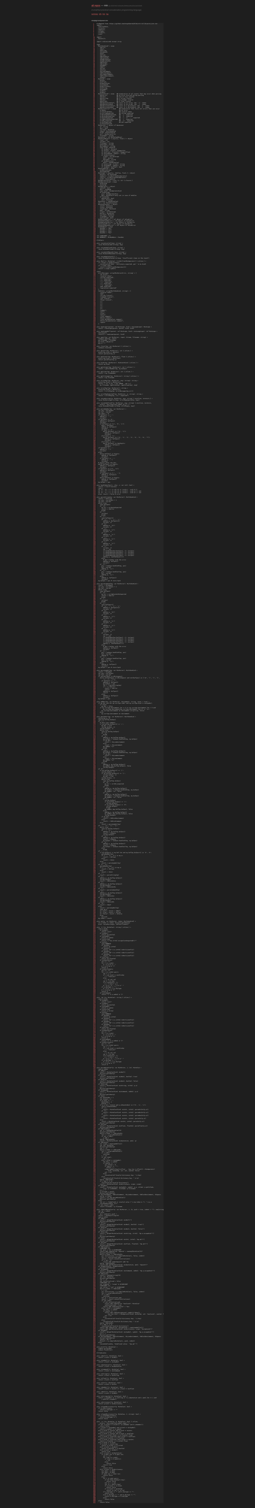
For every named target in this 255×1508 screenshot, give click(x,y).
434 (94, 670)
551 (94, 845)
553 (94, 848)
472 (94, 727)
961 (94, 1457)
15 (94, 44)
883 (94, 1341)
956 (94, 1450)
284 (94, 446)
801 (94, 1218)
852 (94, 1294)
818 (94, 1244)
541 (94, 830)
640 (94, 978)
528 (94, 811)
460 (94, 709)
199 (94, 319)
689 (94, 1051)
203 (94, 325)
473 (94, 728)
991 (94, 1502)
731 (94, 1114)
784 (94, 1193)
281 (94, 442)
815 (94, 1239)
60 (94, 112)
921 (94, 1397)
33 (94, 71)
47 (94, 92)
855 (94, 1299)
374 (94, 580)
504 (94, 775)
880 (94, 1336)
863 (94, 1311)
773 (94, 1176)
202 (94, 324)
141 (94, 232)
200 (94, 321)
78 (94, 138)
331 (94, 516)
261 (94, 412)
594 (94, 909)
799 (94, 1215)
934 (94, 1417)
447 (94, 690)
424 (94, 655)
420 (94, 649)
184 (94, 297)
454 (94, 700)
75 (94, 134)
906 (94, 1375)
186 (94, 300)
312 (94, 488)
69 (94, 125)
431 (94, 666)
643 (94, 982)
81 (94, 143)
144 (94, 237)
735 (94, 1120)
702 (94, 1070)
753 (94, 1147)
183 (94, 295)
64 (94, 117)
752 (94, 1145)
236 (94, 374)
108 (94, 183)
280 (94, 440)
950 (94, 1441)
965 (94, 1463)
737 (94, 1123)
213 (94, 340)
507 (94, 779)
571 (94, 875)
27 (94, 62)
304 (94, 476)
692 (94, 1055)
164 (94, 267)
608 (94, 930)
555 (94, 851)
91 (94, 158)
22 (94, 55)
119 (94, 200)
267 (94, 421)
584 (94, 894)
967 (94, 1466)
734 (94, 1118)
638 (94, 975)
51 (94, 98)
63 (94, 116)
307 (94, 480)
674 (94, 1029)
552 (94, 846)
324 (94, 506)
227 (94, 361)
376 (94, 583)
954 (94, 1447)
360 (94, 560)
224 (94, 356)
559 (94, 857)
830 (94, 1262)
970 (94, 1471)
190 (94, 306)
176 (94, 285)
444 (94, 685)
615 (94, 940)
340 (94, 530)
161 (94, 262)
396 (94, 613)
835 (94, 1269)
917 (94, 1391)
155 (94, 253)
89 (94, 155)
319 (94, 498)
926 (94, 1405)
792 (94, 1205)
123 (94, 206)
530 (94, 813)
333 (94, 519)
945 (94, 1433)
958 (94, 1453)
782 (94, 1190)
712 (94, 1085)
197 (94, 316)
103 (94, 176)
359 (94, 558)
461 (94, 710)
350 (94, 545)
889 (94, 1350)
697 (94, 1063)
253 (94, 400)
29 (94, 65)
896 (94, 1360)
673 (94, 1027)
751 (94, 1144)
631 (94, 964)
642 (94, 981)
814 (94, 1238)
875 (94, 1329)
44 (94, 88)
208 (94, 333)
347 (94, 540)
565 (94, 866)
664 (94, 1014)
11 (94, 38)
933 (94, 1415)
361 (94, 561)
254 (94, 401)
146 (94, 240)
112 (94, 189)
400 (94, 619)
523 (94, 803)
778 (94, 1184)
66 (94, 120)
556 (94, 852)
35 (94, 74)
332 (94, 518)
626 (94, 957)
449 (94, 693)
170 (94, 276)
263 (94, 415)
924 (94, 1402)
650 (94, 993)
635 (94, 970)
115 (94, 194)
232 (94, 368)
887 (94, 1347)
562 (94, 861)
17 (94, 47)
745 (94, 1135)
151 (94, 247)
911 (94, 1383)
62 (94, 115)
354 (94, 551)
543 (94, 833)
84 (94, 147)
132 (94, 219)
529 (94, 812)
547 (94, 839)
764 (94, 1163)
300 (94, 470)
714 (94, 1088)
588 (94, 900)
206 (94, 330)
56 (94, 106)
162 (94, 264)
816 (94, 1241)
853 (94, 1296)
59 (94, 110)
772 (94, 1175)
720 (94, 1097)
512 (94, 787)
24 (94, 58)
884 (94, 1342)
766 (94, 1166)
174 (94, 282)
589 (94, 902)
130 (94, 216)
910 (94, 1381)
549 (94, 842)
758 (94, 1154)
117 (94, 197)
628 (94, 960)
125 (94, 209)
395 (94, 612)
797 (94, 1212)
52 (94, 100)
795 (94, 1209)
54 (94, 103)
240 (94, 380)
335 (94, 522)
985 (94, 1493)
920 (94, 1396)
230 (94, 365)
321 (94, 501)
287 (94, 451)
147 (94, 241)
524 (94, 805)
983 (94, 1490)
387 (94, 600)
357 (94, 555)
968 (94, 1468)
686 (94, 1046)
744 (94, 1133)
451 (94, 695)
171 (94, 277)
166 (94, 270)
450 (94, 694)
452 (94, 697)
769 (94, 1170)
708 (94, 1079)
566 (94, 867)
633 (94, 967)
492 (94, 757)
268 (94, 422)
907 (94, 1377)
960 (94, 1456)
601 (94, 920)
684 (94, 1043)
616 (94, 942)
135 (94, 224)
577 (94, 884)
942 (94, 1429)
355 (94, 552)
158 (94, 258)
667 (94, 1018)
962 (94, 1459)
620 (94, 948)
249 (94, 394)
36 (94, 76)
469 (94, 722)
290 (94, 455)
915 (94, 1389)
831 (94, 1263)
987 (94, 1496)
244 (94, 386)
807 (94, 1227)
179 (94, 289)
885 (94, 1344)
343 (94, 534)
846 (94, 1285)
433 (94, 669)
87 (94, 152)
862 (94, 1309)
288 (94, 452)
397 (94, 615)
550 (94, 843)
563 (94, 863)
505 (94, 776)
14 (94, 43)
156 (94, 255)
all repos (95, 5)
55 (94, 104)
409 (94, 633)
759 (94, 1156)
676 (94, 1032)
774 (94, 1178)
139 (94, 230)
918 (94, 1393)
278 (94, 437)
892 (94, 1354)
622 (94, 951)
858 (94, 1303)
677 (94, 1033)
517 (94, 794)
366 (94, 569)
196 (94, 315)
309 (94, 483)
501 (94, 770)
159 (94, 259)
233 (94, 370)
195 (94, 313)
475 (94, 731)
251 (94, 397)
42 (94, 85)
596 (94, 912)
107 (94, 182)
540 (94, 828)
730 (94, 1112)
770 (94, 1172)
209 (94, 334)
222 (94, 353)
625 (94, 955)
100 (94, 171)
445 (94, 687)
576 (94, 882)
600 (94, 918)
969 (94, 1469)
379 (94, 588)
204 (94, 327)
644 (94, 984)
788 (94, 1199)
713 (94, 1087)
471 (94, 725)
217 (94, 346)
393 (94, 609)
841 (94, 1278)
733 (94, 1117)
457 (94, 704)
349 (94, 543)
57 (94, 107)
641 (94, 979)
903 (94, 1371)
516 (94, 793)
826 (94, 1256)
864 (94, 1312)
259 (94, 409)
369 (94, 573)
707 (94, 1078)
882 (94, 1339)
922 (94, 1399)
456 (94, 703)
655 (94, 1000)
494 (94, 760)
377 (94, 585)
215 (94, 343)
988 (94, 1498)
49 (94, 95)
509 (94, 782)
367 (94, 570)
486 (94, 748)
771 (94, 1173)
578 (94, 885)
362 (94, 563)
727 (94, 1108)
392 (94, 607)
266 (94, 419)
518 (94, 796)
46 (94, 91)
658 (94, 1005)
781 (94, 1188)
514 (94, 790)
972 (94, 1474)
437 (94, 675)
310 (94, 485)
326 (94, 509)
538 (94, 825)
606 (94, 927)
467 (94, 719)
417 (94, 645)
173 (94, 280)
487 (94, 749)
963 (94, 1460)
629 (94, 961)
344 (94, 536)
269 (94, 424)
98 (94, 168)
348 (94, 542)
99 (94, 170)
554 (94, 849)
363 (94, 564)
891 (94, 1353)
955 (94, 1448)
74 (94, 132)
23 (94, 56)
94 (94, 162)
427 (94, 660)
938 (94, 1423)
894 (94, 1357)
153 (94, 250)
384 (94, 595)
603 (94, 923)
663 (94, 1012)
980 (94, 1486)
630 (94, 963)
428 (94, 661)
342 (94, 533)
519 (94, 797)
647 (94, 988)
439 (94, 678)
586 (94, 897)
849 (94, 1290)
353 (94, 549)
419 (94, 648)
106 (94, 180)
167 (94, 271)
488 (94, 751)
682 (94, 1041)
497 (94, 764)
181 (94, 292)
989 (94, 1499)
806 (94, 1226)
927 (94, 1406)
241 (94, 382)
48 (94, 94)
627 (94, 958)
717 (94, 1093)
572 (94, 876)
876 (94, 1330)
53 (94, 101)
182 (94, 294)
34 (94, 73)
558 (94, 855)
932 (94, 1414)
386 (94, 598)
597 (94, 914)
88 (94, 153)
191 (94, 307)
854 (94, 1297)
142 (94, 234)
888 (94, 1348)
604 (94, 924)
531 (94, 815)
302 (94, 473)
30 (94, 67)
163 (94, 265)
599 (94, 917)
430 (94, 664)
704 (94, 1073)
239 (94, 379)
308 (94, 482)
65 (94, 119)
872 (94, 1324)
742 (94, 1130)
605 (94, 926)
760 (94, 1157)
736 (94, 1121)
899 (94, 1365)
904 (94, 1372)
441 (94, 681)
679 (94, 1036)
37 (94, 77)
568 (94, 870)
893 (94, 1356)
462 (94, 712)
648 (94, 990)
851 (94, 1293)
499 (94, 767)
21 (94, 53)
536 (94, 822)
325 (94, 507)
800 (94, 1217)
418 (94, 646)
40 (94, 82)
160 (94, 261)
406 (94, 628)
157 (94, 256)
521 (94, 800)
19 (94, 50)
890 (94, 1351)
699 (94, 1066)
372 (94, 578)
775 (94, 1179)
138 (94, 228)
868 (94, 1318)
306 (94, 479)
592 (94, 906)
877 (94, 1332)
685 (94, 1045)
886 (94, 1345)
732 (94, 1115)
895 (94, 1359)
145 (94, 238)
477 (94, 734)
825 (94, 1254)
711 (94, 1084)
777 (94, 1182)
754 (94, 1148)
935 (94, 1418)
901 (94, 1368)
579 (94, 887)
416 (94, 643)
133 (94, 221)
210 (94, 336)
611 (94, 934)
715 (94, 1090)
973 (94, 1475)
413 (94, 639)
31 (94, 68)
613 (94, 937)
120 (94, 201)
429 (94, 663)
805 (94, 1224)
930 (94, 1411)
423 (94, 654)
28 (94, 64)
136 (94, 225)
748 (94, 1139)
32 (94, 70)
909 (94, 1380)
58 (94, 109)
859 (94, 1305)
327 (94, 510)
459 (94, 707)
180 (94, 291)
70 (94, 126)
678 (94, 1035)
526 (94, 808)
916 (94, 1390)
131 (94, 218)
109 (94, 185)
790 (94, 1202)
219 (94, 349)
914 (94, 1387)
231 (94, 367)
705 (94, 1075)
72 (94, 129)
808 (94, 1229)
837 (94, 1272)
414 (94, 640)
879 (94, 1335)
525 (94, 806)
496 (94, 763)
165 (94, 268)
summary (94, 14)
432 (94, 667)
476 (94, 733)
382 (94, 592)
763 (94, 1161)
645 (94, 985)
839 (94, 1275)
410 (94, 634)
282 (94, 443)
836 (94, 1271)
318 (94, 497)
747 (94, 1138)
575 (94, 881)
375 (94, 582)
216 (94, 345)
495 (94, 761)
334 (94, 521)
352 (94, 548)
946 (94, 1435)
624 (94, 954)
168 (94, 273)
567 (94, 869)
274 (94, 431)
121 (94, 203)
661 (94, 1009)
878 (94, 1333)
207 (94, 331)
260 (94, 410)
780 (94, 1187)
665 (94, 1015)
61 (94, 113)
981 (94, 1487)
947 (94, 1436)
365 (94, 567)
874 (94, 1327)
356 (94, 554)
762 (94, 1160)
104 (94, 177)
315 (94, 492)
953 (94, 1445)
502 (94, 772)
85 (94, 149)
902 (94, 1369)
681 (94, 1039)
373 (94, 579)
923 (94, 1400)
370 (94, 575)
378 (94, 586)
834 (94, 1268)
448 (94, 691)
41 (94, 83)
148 (94, 243)
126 (94, 210)
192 (94, 309)
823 (94, 1251)
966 (94, 1465)
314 (94, 491)
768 (94, 1169)
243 (94, 385)
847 (94, 1287)
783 (94, 1191)
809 (94, 1230)
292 (94, 458)
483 (94, 743)
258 (94, 407)
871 (94, 1323)
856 (94, 1300)
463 (94, 713)
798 (94, 1214)
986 (94, 1495)
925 (94, 1403)
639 (94, 976)
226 (94, 359)
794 (94, 1208)
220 (94, 350)
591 (94, 905)
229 (94, 364)
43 (94, 86)
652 (94, 996)
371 (94, 576)
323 (94, 504)
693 (94, 1057)
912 (94, 1384)
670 (94, 1023)
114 (94, 192)
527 (94, 809)
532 (94, 816)
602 (94, 921)
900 (94, 1366)
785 (94, 1194)
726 (94, 1106)
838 (94, 1274)
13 (94, 41)
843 (94, 1281)
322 (94, 503)
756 (94, 1151)
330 (94, 515)
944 (94, 1432)
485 (94, 746)
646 (94, 987)
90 (94, 156)
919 (94, 1394)
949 (94, 1439)
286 (94, 449)
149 (94, 244)
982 (94, 1489)
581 (94, 890)
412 (94, 637)
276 (94, 434)
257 (94, 406)
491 (94, 755)
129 (94, 215)
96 (94, 165)
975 (94, 1478)
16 (94, 46)
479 (94, 737)
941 (94, 1427)
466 (94, 718)
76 (94, 135)
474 (94, 730)
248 (94, 392)
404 (94, 625)
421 (94, 651)
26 (94, 61)
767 (94, 1167)
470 (94, 724)
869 (94, 1320)
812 (94, 1235)
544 (94, 834)
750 (94, 1142)
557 (94, 854)
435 (94, 672)
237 (94, 376)
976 (94, 1480)
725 (94, 1105)
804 (94, 1223)
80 (94, 141)
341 (94, 531)
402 (94, 622)
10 (94, 37)
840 (94, 1276)
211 (94, 337)
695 (94, 1060)
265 (94, 418)
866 (94, 1315)
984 (94, 1492)
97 (94, 167)
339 (94, 528)
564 (94, 864)
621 (94, 949)
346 (94, 539)
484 (94, 745)
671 (94, 1024)
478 (94, 736)
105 (94, 179)
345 (94, 537)
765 (94, 1164)
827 (94, 1257)
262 (94, 413)
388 (94, 601)
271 (94, 427)
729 (94, 1111)
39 (94, 80)
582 (94, 891)
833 (94, 1266)
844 (94, 1282)
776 (94, 1181)
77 (94, 137)
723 (94, 1102)
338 (94, 527)
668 (94, 1020)
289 (94, 454)
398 (94, 616)
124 (94, 207)
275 (94, 433)
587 (94, 899)
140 (94, 231)
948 (94, 1438)
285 (94, 448)
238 (94, 377)
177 (94, 286)
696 (94, 1061)
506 (94, 778)
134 (94, 222)
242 (94, 383)
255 (94, 403)
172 (94, 279)
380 (94, 589)
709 (94, 1081)
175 (94, 283)
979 (94, 1484)
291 (94, 457)
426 (94, 658)
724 (94, 1103)
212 (94, 339)
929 (94, 1409)
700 (94, 1067)
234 (94, 371)
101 (94, 173)
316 (94, 494)
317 (94, 495)
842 (94, 1279)
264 (94, 416)
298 (94, 467)
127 (94, 212)
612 (94, 936)
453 (94, 698)
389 (94, 603)
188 (94, 303)
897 (94, 1362)
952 (94, 1444)
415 (94, 642)
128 (94, 213)
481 (94, 740)
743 (94, 1132)
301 (94, 471)
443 (94, 684)
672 (94, 1026)
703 (94, 1072)
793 (94, 1206)
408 (94, 631)
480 (94, 739)
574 (94, 879)
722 (94, 1100)
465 (94, 716)
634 (94, 969)
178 (94, 288)
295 (94, 463)
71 (94, 128)
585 (94, 896)
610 (94, 933)
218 (94, 347)
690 (94, 1052)
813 (94, 1236)
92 (94, 159)
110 (94, 186)
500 (94, 769)
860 (94, 1306)
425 (94, 657)
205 (94, 328)
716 (94, 1091)
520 (94, 799)
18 (94, 49)
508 (94, 781)
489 (94, 752)
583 (94, 893)
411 (94, 636)
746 (94, 1136)
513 (94, 788)
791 (94, 1203)
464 (94, 715)
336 (94, 524)
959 (94, 1454)
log (107, 14)
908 (94, 1378)
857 (94, 1302)
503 (94, 773)
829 (94, 1260)
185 (94, 298)
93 (94, 161)
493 (94, 758)
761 (94, 1159)
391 (94, 606)
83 (94, 146)
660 (94, 1008)
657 (94, 1003)
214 (94, 342)
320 (94, 500)
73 (94, 131)
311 (94, 486)
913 (94, 1386)
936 (94, 1420)
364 (94, 566)
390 (94, 604)
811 (94, 1233)
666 (94, 1017)
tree (103, 14)
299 (94, 468)
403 (94, 624)
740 (94, 1127)
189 (94, 304)
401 (94, 621)
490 (94, 754)
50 (94, 97)
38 (94, 79)
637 (94, 973)
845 (94, 1284)
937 (94, 1421)
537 (94, 824)
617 (94, 943)
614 (94, 939)
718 (94, 1094)
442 (94, 682)
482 (94, 742)
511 (94, 785)
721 (94, 1099)
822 (94, 1250)
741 (94, 1129)
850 (94, 1291)
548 (94, 840)
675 (94, 1030)
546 (94, 837)
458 (94, 706)
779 (94, 1185)
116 (94, 195)
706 (94, 1076)
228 (94, 362)
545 (94, 836)
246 (94, 389)
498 (94, 766)
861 (94, 1308)
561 (94, 860)
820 (94, 1247)
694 (94, 1058)
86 (94, 150)
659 (94, 1006)
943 (94, 1430)
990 (94, 1501)
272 (94, 428)
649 (94, 991)
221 (94, 352)
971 (94, 1472)
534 (94, 819)
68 (94, 123)
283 (94, 445)
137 (94, 227)
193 (94, 310)
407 (94, 630)
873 (94, 1326)
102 (94, 174)
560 (94, 858)
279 (94, 439)
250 (94, 395)
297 (94, 465)
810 (94, 1232)
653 (94, 997)
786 (94, 1196)
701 (94, 1069)
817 (94, 1242)
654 (94, 999)
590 (94, 903)
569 (94, 872)
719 (94, 1096)
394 (94, 610)
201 (94, 322)
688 (94, 1049)
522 (94, 802)
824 (94, 1253)
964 (94, 1462)
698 (94, 1064)
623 (94, 952)
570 (94, 873)
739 (94, 1126)
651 (94, 994)
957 (94, 1451)
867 (94, 1317)
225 (94, 358)
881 (94, 1338)
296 (94, 464)
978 (94, 1483)
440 (94, 679)
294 (94, 461)
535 (94, 821)
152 (94, 249)
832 (94, 1265)
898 (94, 1363)
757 (94, 1153)
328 (94, 512)
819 (94, 1245)
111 (94, 188)
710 (94, 1082)
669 (94, 1021)
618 (94, 945)
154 (94, 252)
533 (94, 818)
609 (94, 931)
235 (94, 373)
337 (94, 525)
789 (94, 1200)
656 (94, 1002)
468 (94, 721)
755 (94, 1150)
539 (94, 827)
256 (94, 404)
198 (94, 318)
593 (94, 908)
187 (94, 301)
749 (94, 1141)
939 (94, 1424)
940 (94, 1426)
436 (94, 673)
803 (94, 1221)
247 (94, 391)
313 (94, 489)
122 (94, 204)
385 (94, 597)
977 (94, 1481)
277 (94, 436)
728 (94, 1109)
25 (94, 59)
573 (94, 878)
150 (94, 246)
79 (94, 140)
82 (94, 144)
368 (94, 572)
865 (94, 1314)
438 (94, 676)
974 (94, 1477)
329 (94, 513)
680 (94, 1038)
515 (94, 791)
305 (94, 477)
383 (94, 594)
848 (94, 1288)
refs (100, 14)
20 (94, 52)
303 (94, 474)
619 (94, 946)
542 (94, 831)
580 (94, 888)
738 (94, 1124)
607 (94, 928)
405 (94, 627)
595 (94, 911)
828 (94, 1259)
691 (94, 1054)
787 (94, 1197)
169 (94, 274)
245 (94, 388)
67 (94, 122)
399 (94, 618)
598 (94, 915)
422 (94, 652)
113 (94, 191)
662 (94, 1011)
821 (94, 1248)
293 (94, 460)
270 (94, 425)
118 (94, 198)
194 (94, 312)
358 (94, 557)
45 (94, 89)
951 (94, 1442)
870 (94, 1321)
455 (94, 701)
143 (94, 235)
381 (94, 591)
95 (94, 164)
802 (94, 1220)
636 (94, 972)
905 (94, 1374)
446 (94, 688)
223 (94, 355)
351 (94, 546)
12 (94, 40)
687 (94, 1048)
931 (94, 1412)
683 (94, 1042)
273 (94, 430)
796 (94, 1211)
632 (94, 966)
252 (94, 398)
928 (94, 1408)
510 (94, 784)
